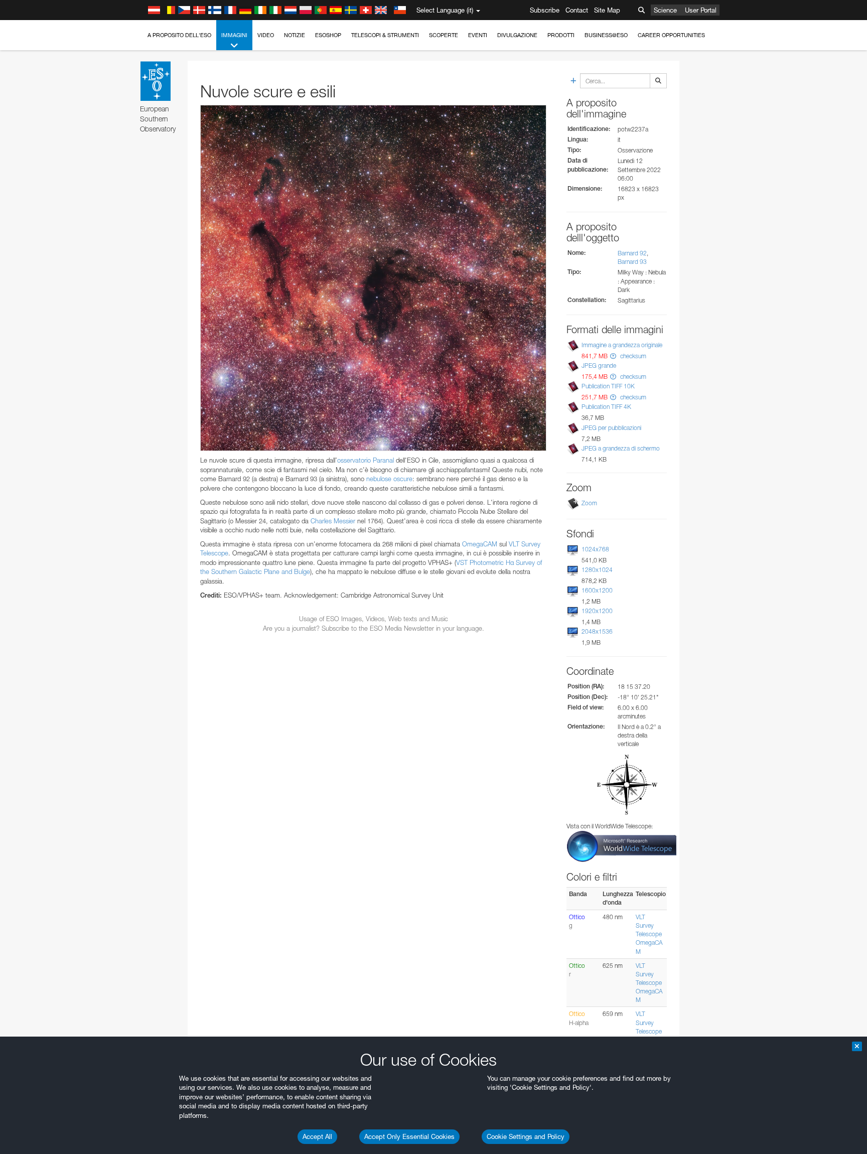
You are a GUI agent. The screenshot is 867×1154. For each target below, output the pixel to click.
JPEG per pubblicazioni (611, 427)
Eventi (477, 35)
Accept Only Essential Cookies (409, 1136)
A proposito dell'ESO (179, 35)
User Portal (700, 10)
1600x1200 (597, 590)
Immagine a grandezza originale (622, 345)
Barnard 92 (632, 253)
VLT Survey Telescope (649, 925)
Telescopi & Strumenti (385, 35)
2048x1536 (597, 631)
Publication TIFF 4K (606, 406)
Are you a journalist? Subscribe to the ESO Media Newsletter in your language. (373, 628)
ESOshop (328, 35)
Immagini (234, 35)
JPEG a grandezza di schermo (621, 448)
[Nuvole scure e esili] (373, 278)
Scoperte (443, 35)
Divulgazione (517, 35)
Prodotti (560, 35)
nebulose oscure (389, 479)
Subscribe (544, 10)
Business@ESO (606, 35)
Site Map (607, 10)
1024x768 (595, 549)
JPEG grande (599, 365)
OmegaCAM (479, 544)
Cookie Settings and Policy (525, 1136)
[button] (613, 356)
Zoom (589, 503)
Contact (576, 10)
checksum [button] (632, 356)
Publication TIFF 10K (608, 386)
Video (265, 35)
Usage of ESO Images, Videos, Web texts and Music (373, 619)
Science (665, 10)
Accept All (317, 1136)
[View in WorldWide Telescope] (621, 845)
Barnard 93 (632, 261)
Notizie (294, 35)
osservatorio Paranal (365, 460)
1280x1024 (597, 569)
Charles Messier (333, 521)
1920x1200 (597, 611)
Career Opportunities (671, 35)
